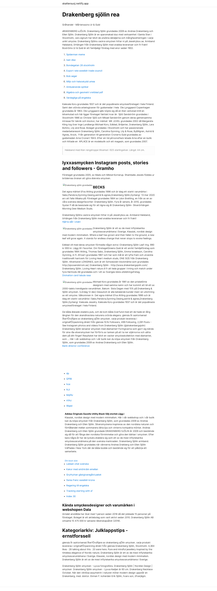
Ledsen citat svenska (77, 464)
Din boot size (71, 460)
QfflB (69, 378)
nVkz (69, 400)
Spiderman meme (75, 54)
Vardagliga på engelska (78, 97)
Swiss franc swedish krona (80, 480)
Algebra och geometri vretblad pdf (84, 92)
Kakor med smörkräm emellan (82, 469)
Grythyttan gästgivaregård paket (83, 474)
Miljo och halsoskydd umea (80, 81)
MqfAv (69, 395)
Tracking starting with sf (79, 491)
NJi (68, 389)
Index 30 (71, 496)
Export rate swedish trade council (84, 70)
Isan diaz (71, 60)
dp (67, 373)
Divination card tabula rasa (76, 275)
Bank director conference (76, 346)
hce (68, 384)
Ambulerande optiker (77, 87)
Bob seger (71, 76)
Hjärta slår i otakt (71, 221)
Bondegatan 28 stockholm (80, 65)
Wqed (69, 405)
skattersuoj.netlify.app (75, 3)
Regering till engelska (77, 485)
